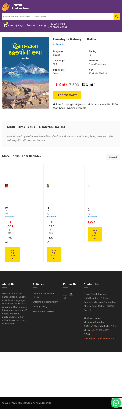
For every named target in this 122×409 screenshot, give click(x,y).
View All (113, 157)
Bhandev (61, 44)
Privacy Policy (40, 306)
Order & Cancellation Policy (43, 295)
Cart (9, 25)
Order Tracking (37, 25)
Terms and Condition (43, 311)
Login (20, 25)
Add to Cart (67, 95)
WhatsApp (59, 23)
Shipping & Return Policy (45, 301)
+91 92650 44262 (57, 27)
